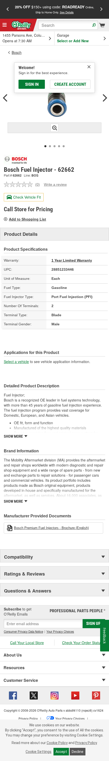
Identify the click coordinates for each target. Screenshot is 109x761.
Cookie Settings (38, 752)
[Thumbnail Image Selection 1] (45, 146)
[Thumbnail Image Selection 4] (59, 146)
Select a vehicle (16, 361)
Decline (77, 752)
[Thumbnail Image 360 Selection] (63, 146)
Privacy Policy (86, 743)
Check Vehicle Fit (27, 197)
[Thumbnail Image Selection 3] (54, 146)
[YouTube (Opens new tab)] (75, 694)
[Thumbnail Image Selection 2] (50, 146)
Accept (61, 752)
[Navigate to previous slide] (7, 9)
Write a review (55, 184)
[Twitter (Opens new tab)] (34, 694)
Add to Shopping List (27, 219)
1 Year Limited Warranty (71, 260)
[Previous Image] (5, 98)
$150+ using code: (54, 9)
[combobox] (68, 25)
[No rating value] (19, 184)
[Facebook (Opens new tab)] (13, 694)
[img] (88, 66)
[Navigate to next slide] (101, 9)
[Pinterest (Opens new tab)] (96, 694)
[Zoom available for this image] (54, 128)
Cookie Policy (57, 743)
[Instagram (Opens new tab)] (54, 694)
